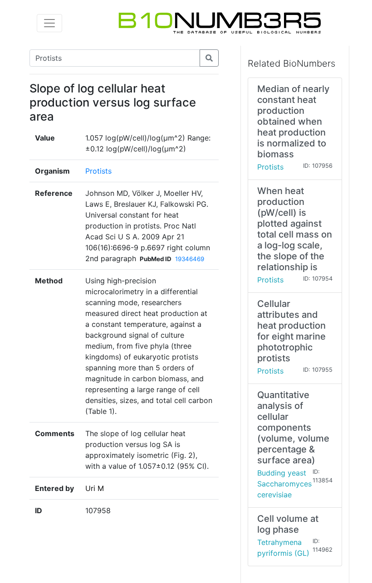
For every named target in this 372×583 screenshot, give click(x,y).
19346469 (189, 258)
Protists (98, 170)
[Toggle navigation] (49, 23)
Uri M (94, 488)
